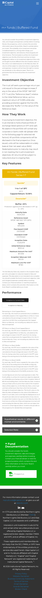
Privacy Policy (21, 574)
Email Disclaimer (21, 584)
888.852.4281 (22, 503)
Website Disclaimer (21, 576)
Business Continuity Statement (21, 579)
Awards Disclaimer (21, 587)
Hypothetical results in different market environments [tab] (19, 420)
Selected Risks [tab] (11, 430)
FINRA (32, 515)
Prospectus (19, 474)
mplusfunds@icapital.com (14, 500)
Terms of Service (21, 581)
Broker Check (21, 589)
